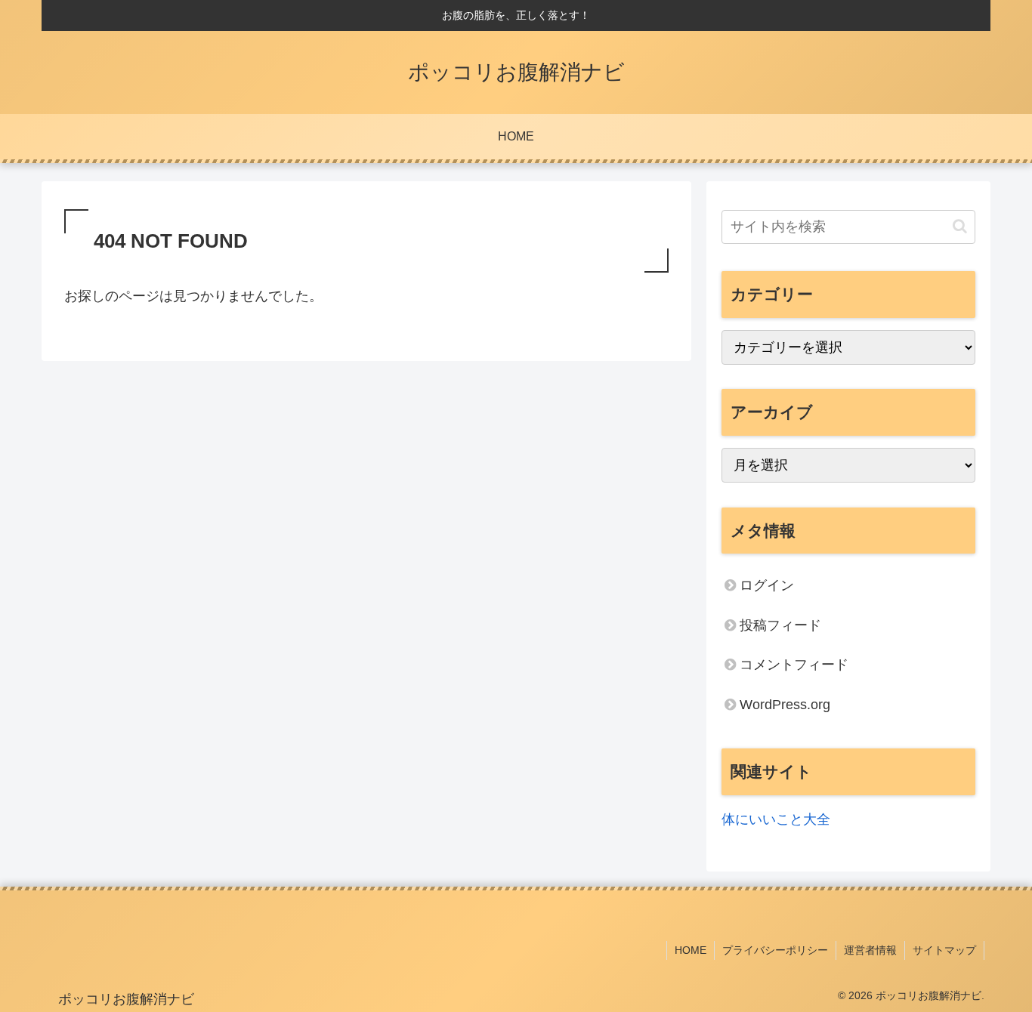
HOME (690, 950)
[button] (960, 226)
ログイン (767, 585)
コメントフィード (794, 664)
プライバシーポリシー (775, 950)
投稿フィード (780, 625)
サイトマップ (944, 950)
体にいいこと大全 (775, 819)
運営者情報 (870, 950)
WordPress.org (785, 704)
